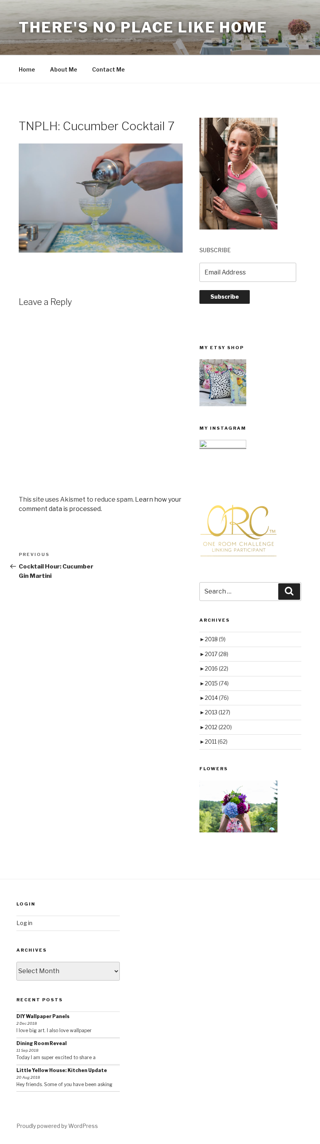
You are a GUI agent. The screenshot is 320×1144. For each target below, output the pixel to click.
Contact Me (108, 69)
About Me (63, 69)
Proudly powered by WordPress (57, 1125)
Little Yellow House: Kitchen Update (61, 1070)
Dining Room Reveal (41, 1043)
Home (27, 69)
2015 (217, 683)
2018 (215, 639)
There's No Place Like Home (143, 27)
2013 (217, 712)
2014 (217, 697)
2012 (218, 727)
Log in (24, 923)
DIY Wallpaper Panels (42, 1016)
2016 (216, 668)
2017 (216, 654)
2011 (216, 741)
